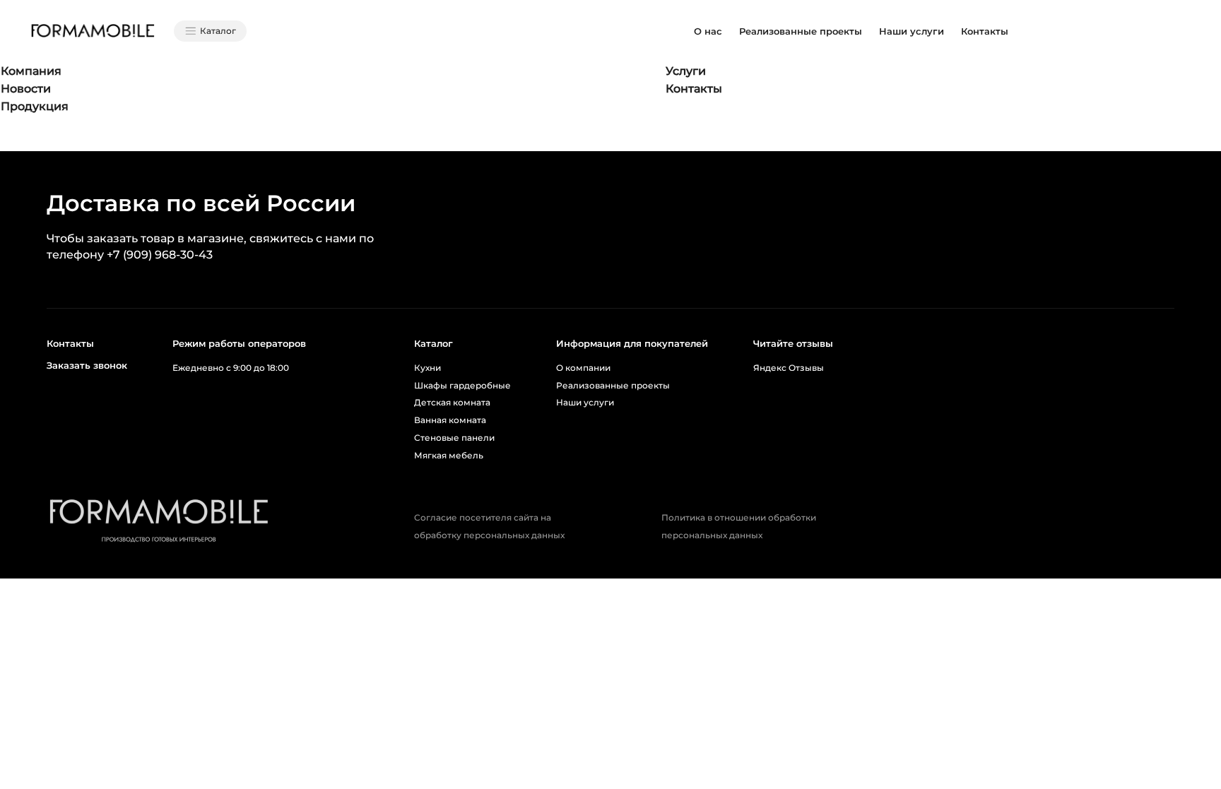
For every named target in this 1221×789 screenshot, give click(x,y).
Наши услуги (911, 31)
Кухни (427, 367)
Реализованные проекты (800, 31)
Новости (26, 88)
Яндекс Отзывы (788, 367)
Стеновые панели (454, 437)
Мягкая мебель (448, 455)
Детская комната (452, 402)
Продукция (35, 106)
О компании (583, 367)
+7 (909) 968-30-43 (160, 254)
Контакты (984, 31)
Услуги (686, 71)
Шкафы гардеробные (462, 385)
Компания (31, 71)
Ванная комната (450, 420)
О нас (708, 31)
